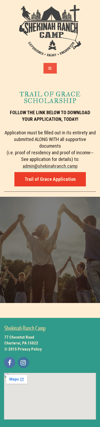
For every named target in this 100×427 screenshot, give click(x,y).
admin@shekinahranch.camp (50, 166)
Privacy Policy (30, 349)
